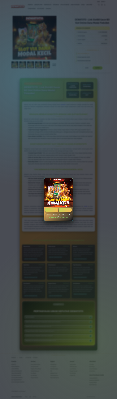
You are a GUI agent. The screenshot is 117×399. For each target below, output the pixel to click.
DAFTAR (65, 210)
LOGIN (52, 210)
